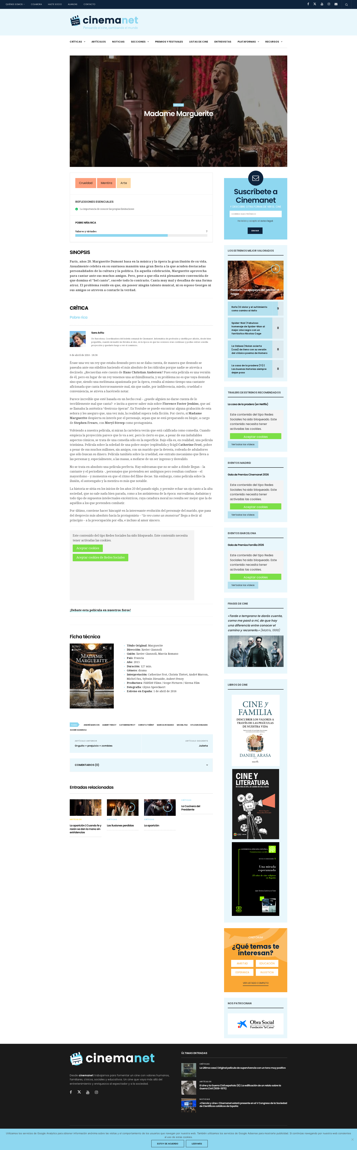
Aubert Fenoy (109, 725)
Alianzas (72, 4)
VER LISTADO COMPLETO (255, 983)
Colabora (36, 4)
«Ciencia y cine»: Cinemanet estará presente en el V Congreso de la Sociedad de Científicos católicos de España (243, 1104)
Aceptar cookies (87, 548)
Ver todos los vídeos (243, 444)
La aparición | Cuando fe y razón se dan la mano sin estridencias (85, 829)
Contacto (89, 4)
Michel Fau (182, 725)
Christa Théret (146, 725)
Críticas (76, 41)
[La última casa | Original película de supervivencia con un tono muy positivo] (188, 1070)
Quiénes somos (14, 4)
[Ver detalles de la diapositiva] (256, 1024)
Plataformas (247, 41)
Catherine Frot (127, 725)
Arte (123, 183)
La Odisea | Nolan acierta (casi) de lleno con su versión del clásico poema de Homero (249, 349)
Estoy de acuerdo (167, 1143)
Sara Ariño (97, 333)
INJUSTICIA (267, 972)
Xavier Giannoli (78, 730)
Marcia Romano (165, 725)
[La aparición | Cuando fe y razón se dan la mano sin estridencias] (85, 807)
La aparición (151, 825)
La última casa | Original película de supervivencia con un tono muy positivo (243, 1068)
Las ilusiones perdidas (120, 825)
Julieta (203, 745)
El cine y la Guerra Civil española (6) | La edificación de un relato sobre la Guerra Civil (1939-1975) (240, 1087)
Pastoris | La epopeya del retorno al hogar (255, 292)
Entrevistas (222, 41)
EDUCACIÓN (267, 963)
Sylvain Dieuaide (199, 725)
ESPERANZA (242, 972)
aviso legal (266, 220)
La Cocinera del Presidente (190, 807)
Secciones (138, 41)
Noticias (118, 41)
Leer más (197, 1143)
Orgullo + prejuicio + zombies (93, 745)
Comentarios (87, 765)
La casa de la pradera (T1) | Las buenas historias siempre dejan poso (248, 369)
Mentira (106, 183)
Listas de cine (198, 41)
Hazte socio (55, 4)
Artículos (98, 41)
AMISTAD (242, 963)
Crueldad (85, 183)
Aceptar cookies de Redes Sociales (100, 557)
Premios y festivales (169, 41)
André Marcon (91, 725)
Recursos (272, 41)
